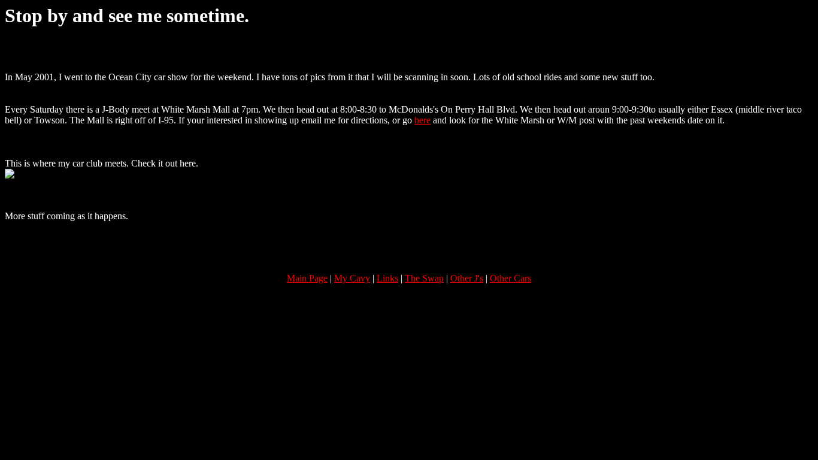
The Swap (424, 278)
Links (387, 278)
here (422, 120)
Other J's (466, 278)
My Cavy (352, 278)
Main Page (307, 278)
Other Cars (510, 278)
